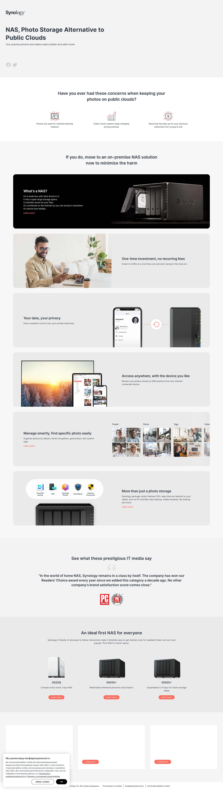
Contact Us (163, 762)
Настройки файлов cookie (158, 786)
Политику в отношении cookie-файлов (43, 776)
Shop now (90, 762)
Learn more (29, 212)
